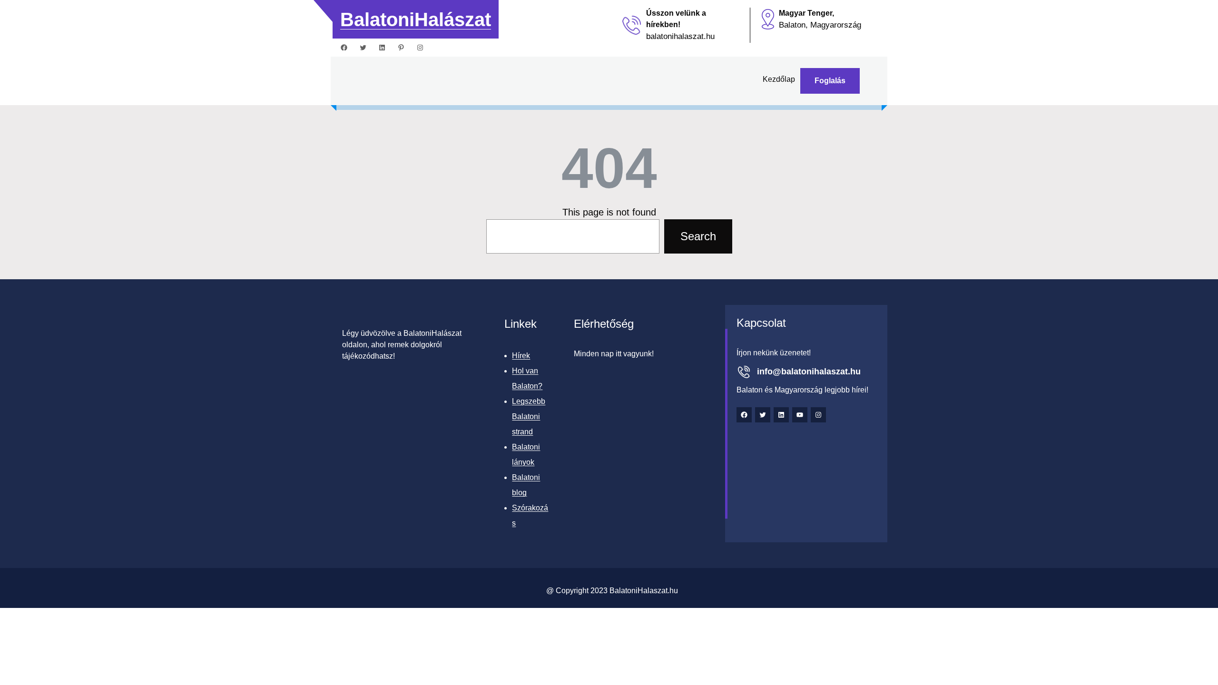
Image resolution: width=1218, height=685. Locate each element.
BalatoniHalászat (415, 19)
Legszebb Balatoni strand (528, 416)
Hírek (521, 356)
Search (698, 236)
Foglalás (830, 81)
